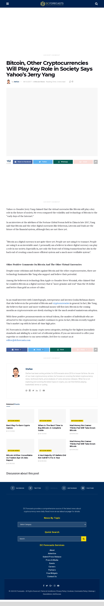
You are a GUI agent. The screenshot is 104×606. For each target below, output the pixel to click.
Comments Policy (81, 591)
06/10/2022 (43, 433)
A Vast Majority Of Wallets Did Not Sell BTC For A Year (52, 456)
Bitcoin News (39, 82)
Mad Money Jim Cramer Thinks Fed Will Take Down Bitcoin (82, 427)
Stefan (16, 82)
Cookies (70, 591)
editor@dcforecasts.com (18, 340)
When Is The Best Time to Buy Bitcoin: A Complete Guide (50, 427)
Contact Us (52, 576)
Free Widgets (52, 573)
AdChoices (57, 594)
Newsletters (47, 594)
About (52, 550)
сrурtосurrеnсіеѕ (61, 303)
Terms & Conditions (48, 591)
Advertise (52, 553)
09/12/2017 (27, 82)
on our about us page (63, 511)
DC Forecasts (19, 591)
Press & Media (52, 560)
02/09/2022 (11, 463)
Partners (52, 570)
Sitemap (91, 591)
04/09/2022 (74, 433)
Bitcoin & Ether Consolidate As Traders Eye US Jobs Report (19, 457)
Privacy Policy (61, 591)
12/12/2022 (11, 431)
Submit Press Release (52, 557)
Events (52, 563)
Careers (52, 567)
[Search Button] (83, 538)
